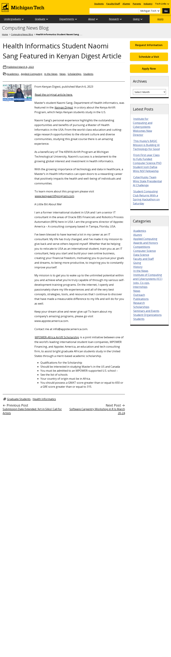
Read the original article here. (54, 94)
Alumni (126, 3)
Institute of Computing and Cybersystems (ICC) (147, 277)
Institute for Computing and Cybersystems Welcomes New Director (142, 127)
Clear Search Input (136, 11)
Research (114, 19)
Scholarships (74, 73)
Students (99, 3)
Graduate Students (19, 399)
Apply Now (149, 68)
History (137, 267)
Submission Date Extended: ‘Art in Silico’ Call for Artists (32, 411)
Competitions (141, 247)
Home (5, 34)
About (91, 19)
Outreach (139, 295)
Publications (141, 299)
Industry (148, 3)
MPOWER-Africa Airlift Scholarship (57, 337)
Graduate (40, 19)
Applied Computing (31, 73)
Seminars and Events (146, 311)
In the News (50, 73)
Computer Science (144, 251)
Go (166, 11)
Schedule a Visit (149, 57)
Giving (136, 19)
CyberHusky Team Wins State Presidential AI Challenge (147, 181)
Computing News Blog (25, 28)
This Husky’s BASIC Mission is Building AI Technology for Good (146, 145)
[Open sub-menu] (168, 4)
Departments (66, 19)
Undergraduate (12, 19)
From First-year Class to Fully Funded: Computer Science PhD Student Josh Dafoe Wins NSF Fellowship (147, 163)
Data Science (141, 255)
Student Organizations (147, 315)
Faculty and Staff (143, 259)
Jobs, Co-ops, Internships (141, 285)
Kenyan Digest (64, 107)
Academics (13, 73)
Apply (160, 19)
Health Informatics (44, 399)
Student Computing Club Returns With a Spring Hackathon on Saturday (146, 197)
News (62, 73)
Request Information (148, 45)
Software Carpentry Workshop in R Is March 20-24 (97, 411)
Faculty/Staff (113, 3)
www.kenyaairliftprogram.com (54, 196)
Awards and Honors (145, 243)
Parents (137, 3)
